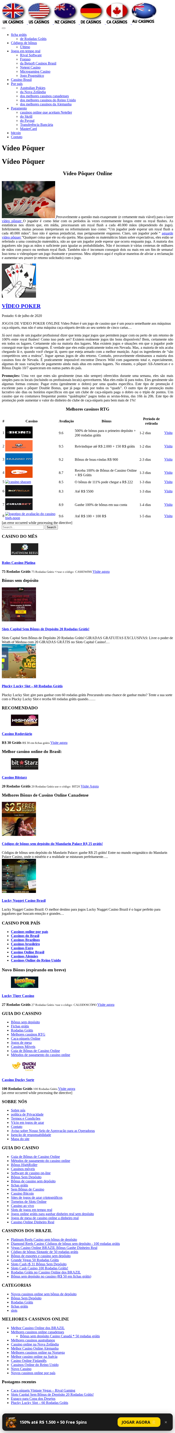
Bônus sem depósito (25, 1022)
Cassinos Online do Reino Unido (36, 960)
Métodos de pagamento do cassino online (40, 1055)
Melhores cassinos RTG (28, 1034)
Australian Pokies (32, 88)
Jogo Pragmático (32, 75)
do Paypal (27, 120)
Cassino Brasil (21, 80)
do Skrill (26, 116)
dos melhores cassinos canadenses (44, 96)
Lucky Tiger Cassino (18, 996)
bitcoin (16, 133)
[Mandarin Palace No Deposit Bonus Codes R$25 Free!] (19, 835)
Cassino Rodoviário (17, 734)
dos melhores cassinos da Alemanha (46, 104)
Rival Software (31, 55)
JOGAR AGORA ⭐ (139, 1422)
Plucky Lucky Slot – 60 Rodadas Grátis (32, 686)
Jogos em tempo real (25, 51)
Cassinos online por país (29, 932)
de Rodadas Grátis (33, 39)
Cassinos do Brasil (25, 936)
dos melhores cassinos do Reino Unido (48, 100)
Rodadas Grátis (22, 1030)
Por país (17, 84)
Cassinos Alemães (24, 956)
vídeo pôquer (12, 221)
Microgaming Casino (35, 71)
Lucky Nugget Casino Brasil (24, 900)
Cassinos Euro (22, 948)
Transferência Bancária (36, 125)
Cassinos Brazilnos (25, 940)
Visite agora (101, 571)
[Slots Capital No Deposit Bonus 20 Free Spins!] (19, 620)
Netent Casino (30, 67)
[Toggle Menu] (3, 28)
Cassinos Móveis (23, 1047)
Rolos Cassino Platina (18, 563)
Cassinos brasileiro (25, 944)
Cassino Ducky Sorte (18, 1080)
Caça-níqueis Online (25, 1038)
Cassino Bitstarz (14, 777)
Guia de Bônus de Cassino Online (35, 1051)
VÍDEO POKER (21, 306)
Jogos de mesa (21, 1042)
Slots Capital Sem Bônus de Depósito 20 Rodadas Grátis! (45, 629)
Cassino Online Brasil (27, 952)
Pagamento (19, 108)
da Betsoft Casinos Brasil (38, 63)
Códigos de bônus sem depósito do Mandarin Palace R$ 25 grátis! (52, 844)
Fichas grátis (20, 1026)
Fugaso (25, 59)
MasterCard (28, 129)
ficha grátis (19, 35)
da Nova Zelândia (33, 92)
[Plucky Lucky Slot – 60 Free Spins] (19, 677)
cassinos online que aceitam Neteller (46, 112)
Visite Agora (90, 786)
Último (25, 47)
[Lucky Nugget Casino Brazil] (19, 892)
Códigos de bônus (24, 43)
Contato (16, 137)
